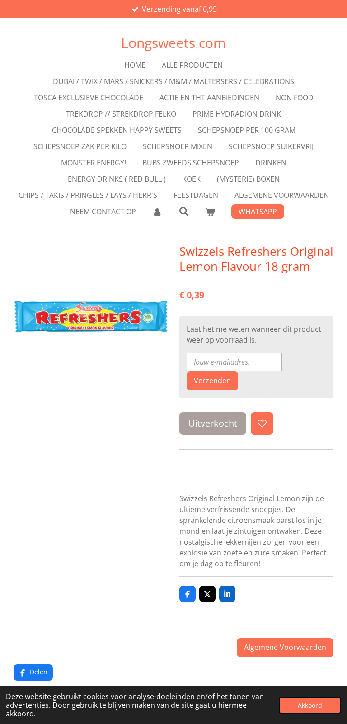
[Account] (157, 211)
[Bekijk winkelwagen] (210, 211)
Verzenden (212, 381)
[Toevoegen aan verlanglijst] (262, 423)
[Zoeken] (183, 211)
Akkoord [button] (310, 705)
